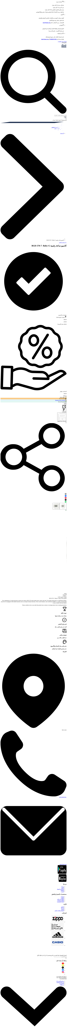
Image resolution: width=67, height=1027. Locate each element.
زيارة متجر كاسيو (62, 242)
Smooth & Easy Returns (60, 400)
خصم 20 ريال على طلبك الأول (43, 955)
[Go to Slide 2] (56, 506)
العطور (62, 898)
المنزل (62, 891)
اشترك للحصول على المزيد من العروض (58, 955)
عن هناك (62, 984)
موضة (62, 886)
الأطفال (62, 890)
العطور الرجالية (60, 899)
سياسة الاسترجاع (60, 981)
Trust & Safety (62, 398)
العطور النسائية (60, 900)
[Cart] (65, 117)
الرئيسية (62, 133)
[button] (33, 510)
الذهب (62, 888)
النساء (62, 909)
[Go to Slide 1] (63, 506)
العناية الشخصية (60, 901)
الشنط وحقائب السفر (59, 910)
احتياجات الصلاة (60, 889)
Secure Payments (61, 401)
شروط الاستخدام (60, 982)
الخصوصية (61, 983)
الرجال (62, 908)
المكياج (62, 896)
